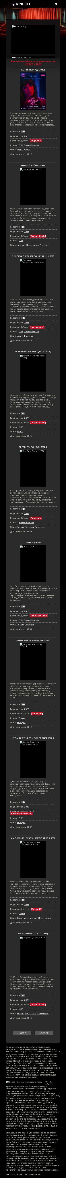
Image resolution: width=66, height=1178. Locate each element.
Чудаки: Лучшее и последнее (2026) (33, 738)
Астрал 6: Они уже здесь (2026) (33, 351)
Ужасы (20, 150)
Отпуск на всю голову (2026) (33, 640)
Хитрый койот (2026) (33, 165)
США (21, 145)
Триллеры (28, 336)
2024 (26, 1093)
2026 (26, 136)
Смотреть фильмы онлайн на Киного (21, 4)
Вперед (44, 1032)
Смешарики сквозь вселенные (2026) (33, 838)
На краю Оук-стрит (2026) (33, 933)
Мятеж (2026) (33, 542)
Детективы (40, 527)
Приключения (32, 245)
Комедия (21, 245)
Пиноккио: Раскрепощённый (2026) (33, 256)
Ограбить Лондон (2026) (33, 447)
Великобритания (31, 145)
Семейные (44, 245)
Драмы (27, 150)
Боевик (20, 527)
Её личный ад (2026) (33, 69)
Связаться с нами (14, 1174)
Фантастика (22, 918)
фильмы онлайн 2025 (46, 1126)
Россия (22, 718)
